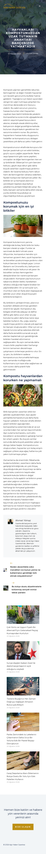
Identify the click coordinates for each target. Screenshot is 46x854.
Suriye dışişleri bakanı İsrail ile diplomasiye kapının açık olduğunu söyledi (21, 666)
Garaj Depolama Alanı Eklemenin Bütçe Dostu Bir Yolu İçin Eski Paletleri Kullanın (23, 776)
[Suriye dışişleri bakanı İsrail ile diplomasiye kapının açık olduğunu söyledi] (23, 658)
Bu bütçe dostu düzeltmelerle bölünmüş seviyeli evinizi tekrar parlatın (26, 589)
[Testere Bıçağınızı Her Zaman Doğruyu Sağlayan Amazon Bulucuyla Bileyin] (23, 694)
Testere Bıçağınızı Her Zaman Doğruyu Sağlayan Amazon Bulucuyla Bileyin (21, 702)
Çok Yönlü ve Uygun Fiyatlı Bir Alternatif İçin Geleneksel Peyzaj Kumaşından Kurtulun (22, 630)
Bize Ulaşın (23, 827)
